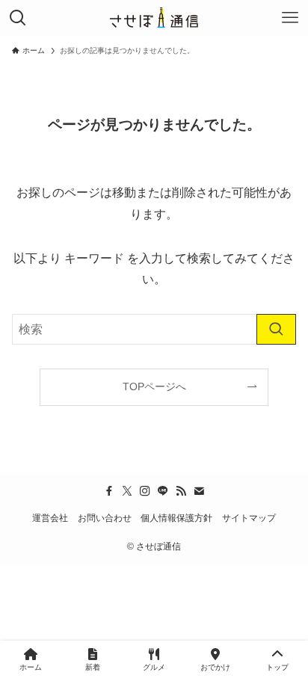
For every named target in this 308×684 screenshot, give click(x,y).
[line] (163, 491)
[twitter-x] (127, 491)
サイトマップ (249, 518)
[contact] (199, 491)
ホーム (30, 667)
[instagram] (145, 491)
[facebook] (109, 491)
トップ (277, 667)
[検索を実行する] (275, 329)
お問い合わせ (105, 518)
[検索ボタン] (18, 18)
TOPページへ (154, 386)
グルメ (154, 667)
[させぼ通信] (153, 18)
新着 (92, 667)
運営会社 (50, 518)
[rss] (181, 491)
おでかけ (215, 667)
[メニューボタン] (290, 18)
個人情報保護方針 (176, 518)
